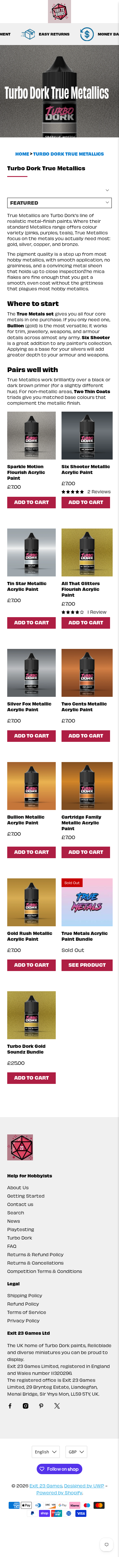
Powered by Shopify (59, 1492)
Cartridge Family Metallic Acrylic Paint (81, 822)
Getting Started (25, 1195)
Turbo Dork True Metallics (68, 154)
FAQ (11, 1246)
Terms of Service (26, 1312)
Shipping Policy (24, 1295)
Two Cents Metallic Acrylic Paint (84, 706)
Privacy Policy (23, 1320)
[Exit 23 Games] (59, 11)
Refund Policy (23, 1303)
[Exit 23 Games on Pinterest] (41, 1406)
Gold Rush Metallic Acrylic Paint (29, 936)
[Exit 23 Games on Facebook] (10, 1406)
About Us (18, 1187)
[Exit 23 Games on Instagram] (25, 1406)
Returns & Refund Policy (35, 1254)
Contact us (20, 1204)
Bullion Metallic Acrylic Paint (25, 819)
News (13, 1221)
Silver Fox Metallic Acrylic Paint (29, 706)
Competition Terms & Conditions (44, 1271)
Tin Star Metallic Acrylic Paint (27, 586)
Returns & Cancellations (35, 1262)
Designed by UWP (84, 1485)
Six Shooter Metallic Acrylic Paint (86, 469)
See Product (87, 964)
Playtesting (20, 1229)
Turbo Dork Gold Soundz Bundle (26, 1048)
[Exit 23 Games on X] (57, 1406)
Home (22, 154)
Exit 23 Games (45, 1485)
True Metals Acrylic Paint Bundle (85, 936)
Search (15, 1212)
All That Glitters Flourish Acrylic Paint (81, 589)
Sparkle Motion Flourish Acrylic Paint (26, 472)
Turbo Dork (19, 1237)
